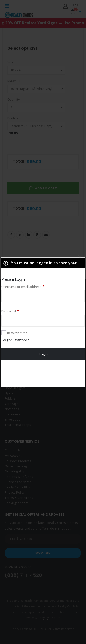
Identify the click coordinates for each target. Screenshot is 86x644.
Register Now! (43, 373)
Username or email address (29, 286)
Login (43, 354)
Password (16, 311)
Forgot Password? (15, 340)
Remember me (17, 333)
